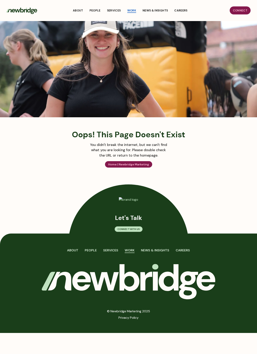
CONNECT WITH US (128, 229)
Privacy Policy (128, 318)
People (91, 250)
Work (130, 250)
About (72, 250)
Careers (183, 250)
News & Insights (155, 250)
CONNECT (240, 10)
